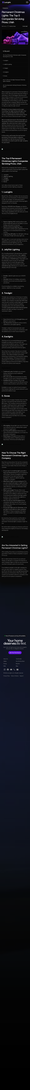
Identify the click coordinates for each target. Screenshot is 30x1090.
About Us (5, 658)
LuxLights (6, 174)
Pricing (5, 663)
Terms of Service (15, 675)
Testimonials (19, 658)
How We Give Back (20, 661)
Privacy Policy (6, 675)
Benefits (18, 663)
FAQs (4, 666)
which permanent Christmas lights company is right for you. (15, 521)
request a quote (19, 569)
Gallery (5, 661)
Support (22, 675)
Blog (17, 666)
